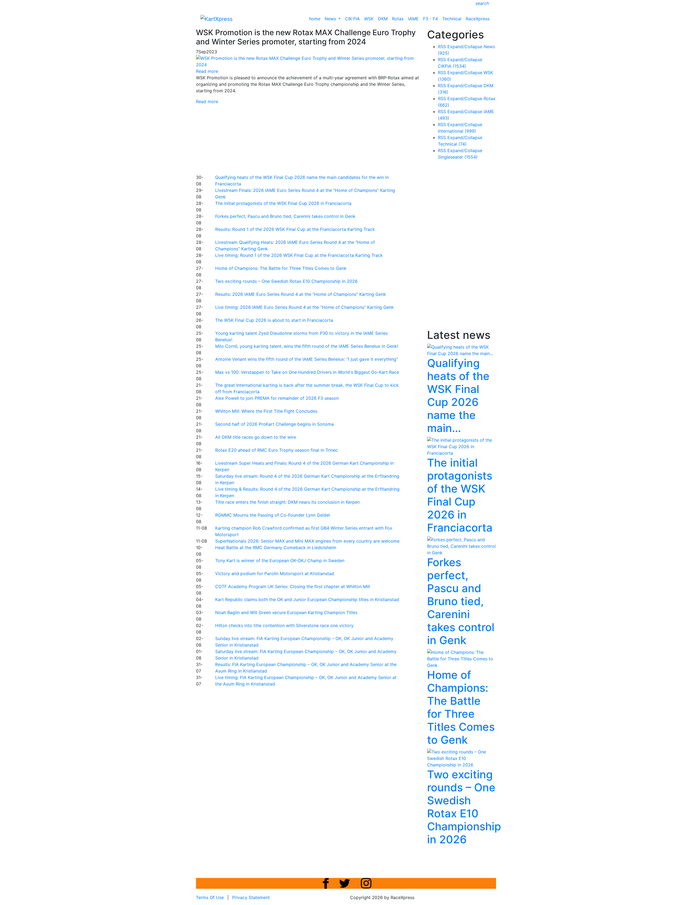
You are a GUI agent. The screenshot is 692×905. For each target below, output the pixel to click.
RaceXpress (478, 18)
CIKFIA (452, 66)
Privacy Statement (251, 897)
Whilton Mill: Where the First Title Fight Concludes (266, 411)
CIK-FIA (352, 18)
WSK (369, 18)
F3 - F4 (430, 18)
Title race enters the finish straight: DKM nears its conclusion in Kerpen (287, 502)
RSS (442, 46)
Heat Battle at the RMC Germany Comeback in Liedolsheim (275, 547)
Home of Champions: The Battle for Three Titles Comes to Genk (281, 268)
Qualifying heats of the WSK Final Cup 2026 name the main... (458, 395)
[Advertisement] (327, 138)
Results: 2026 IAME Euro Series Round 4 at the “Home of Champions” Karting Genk (300, 294)
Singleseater (458, 157)
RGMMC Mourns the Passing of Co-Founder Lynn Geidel (272, 515)
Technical (451, 18)
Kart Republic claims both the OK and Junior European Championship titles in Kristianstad (307, 599)
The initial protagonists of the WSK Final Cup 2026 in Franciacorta (283, 203)
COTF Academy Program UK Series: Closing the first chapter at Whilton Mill (292, 586)
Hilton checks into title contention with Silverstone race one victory (284, 625)
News (331, 18)
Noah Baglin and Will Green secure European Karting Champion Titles (286, 612)
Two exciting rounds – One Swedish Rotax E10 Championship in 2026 (286, 281)
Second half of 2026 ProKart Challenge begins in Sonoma (274, 424)
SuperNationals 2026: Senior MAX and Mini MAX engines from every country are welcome (307, 541)
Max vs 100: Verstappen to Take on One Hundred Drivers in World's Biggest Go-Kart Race (307, 372)
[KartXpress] (216, 18)
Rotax (398, 18)
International (457, 131)
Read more (207, 101)
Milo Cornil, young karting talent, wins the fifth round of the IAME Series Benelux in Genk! (306, 346)
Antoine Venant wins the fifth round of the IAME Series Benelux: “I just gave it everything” (306, 359)
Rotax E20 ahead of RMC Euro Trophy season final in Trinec (276, 450)
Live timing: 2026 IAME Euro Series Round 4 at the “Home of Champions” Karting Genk (304, 307)
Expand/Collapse (464, 46)
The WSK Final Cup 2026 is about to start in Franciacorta (274, 320)
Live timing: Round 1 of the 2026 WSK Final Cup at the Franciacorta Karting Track (299, 255)
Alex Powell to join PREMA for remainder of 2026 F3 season (277, 398)
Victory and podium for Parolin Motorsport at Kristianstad (274, 573)
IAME (413, 18)
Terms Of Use (210, 897)
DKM (383, 18)
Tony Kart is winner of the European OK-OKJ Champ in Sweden (279, 560)
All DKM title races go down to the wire (255, 437)
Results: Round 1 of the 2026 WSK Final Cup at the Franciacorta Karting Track (295, 229)
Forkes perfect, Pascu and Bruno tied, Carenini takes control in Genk (285, 216)
